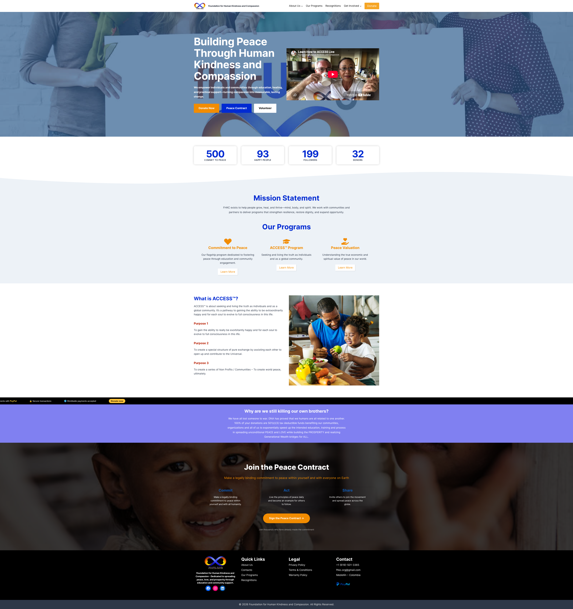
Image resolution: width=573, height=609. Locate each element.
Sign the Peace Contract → (286, 518)
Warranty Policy (298, 575)
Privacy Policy (297, 564)
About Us (247, 564)
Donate (371, 5)
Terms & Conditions (300, 569)
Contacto (246, 569)
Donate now (40, 401)
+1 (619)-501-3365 (347, 564)
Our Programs (314, 5)
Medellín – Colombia (348, 575)
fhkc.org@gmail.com (348, 569)
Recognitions (333, 5)
